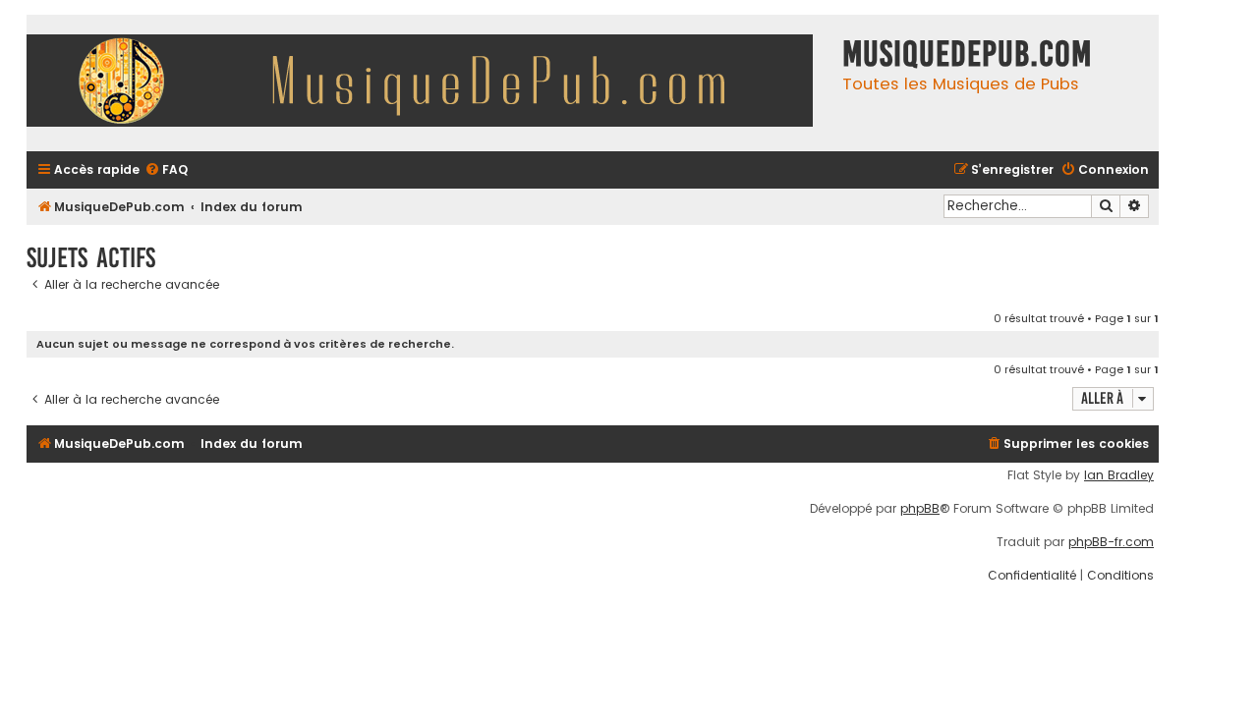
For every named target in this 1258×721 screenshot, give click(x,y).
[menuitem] (166, 170)
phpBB (920, 509)
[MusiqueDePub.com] (429, 83)
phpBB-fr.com (1111, 542)
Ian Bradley (1119, 475)
